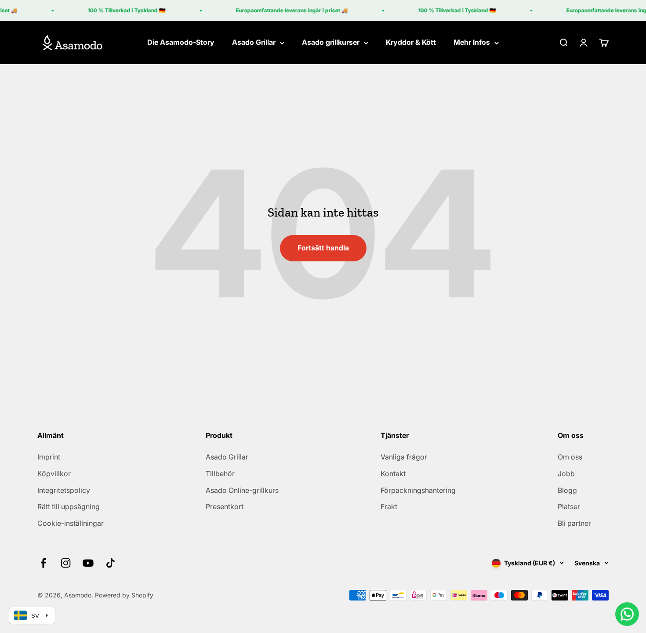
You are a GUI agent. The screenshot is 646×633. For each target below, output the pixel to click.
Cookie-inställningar (70, 523)
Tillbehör (220, 473)
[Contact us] (627, 614)
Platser (569, 506)
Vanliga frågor (404, 456)
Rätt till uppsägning (68, 506)
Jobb (566, 473)
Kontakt (393, 473)
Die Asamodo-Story (180, 42)
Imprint (48, 456)
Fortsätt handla (323, 247)
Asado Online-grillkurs (242, 490)
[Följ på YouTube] (88, 563)
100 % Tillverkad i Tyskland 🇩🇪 (123, 10)
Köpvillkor (54, 473)
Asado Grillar (254, 42)
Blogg (567, 490)
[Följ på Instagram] (66, 563)
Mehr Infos (472, 42)
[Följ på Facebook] (43, 563)
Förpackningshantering (418, 490)
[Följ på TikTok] (110, 563)
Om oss (570, 456)
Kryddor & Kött (411, 42)
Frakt (389, 506)
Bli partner (574, 523)
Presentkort (224, 506)
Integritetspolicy (63, 490)
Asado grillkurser (330, 42)
